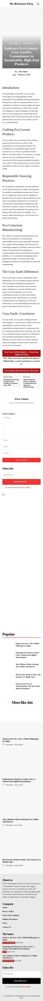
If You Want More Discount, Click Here (21, 370)
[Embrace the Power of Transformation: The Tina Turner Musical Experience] (8, 686)
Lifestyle (29, 44)
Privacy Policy (26, 487)
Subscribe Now (20, 482)
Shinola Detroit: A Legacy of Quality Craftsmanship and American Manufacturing (29, 383)
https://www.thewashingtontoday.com (21, 403)
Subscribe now (20, 981)
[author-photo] (3, 744)
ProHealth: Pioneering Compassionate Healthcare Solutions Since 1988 (11, 382)
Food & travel (8, 961)
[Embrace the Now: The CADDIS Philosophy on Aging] (8, 645)
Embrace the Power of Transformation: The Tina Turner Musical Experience (28, 686)
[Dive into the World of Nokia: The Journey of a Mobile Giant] (8, 676)
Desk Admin (23, 72)
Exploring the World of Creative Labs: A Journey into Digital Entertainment (27, 655)
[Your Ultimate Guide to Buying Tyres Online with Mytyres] (8, 665)
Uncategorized (9, 943)
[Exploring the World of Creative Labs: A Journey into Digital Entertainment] (8, 655)
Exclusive (14, 44)
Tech (5, 952)
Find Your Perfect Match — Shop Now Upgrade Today (21, 353)
